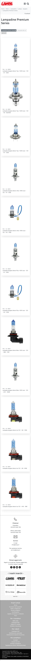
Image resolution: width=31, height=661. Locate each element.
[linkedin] (20, 568)
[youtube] (17, 568)
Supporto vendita (15, 624)
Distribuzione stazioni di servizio (15, 635)
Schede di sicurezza (15, 626)
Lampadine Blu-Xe (21, 30)
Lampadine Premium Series (8, 30)
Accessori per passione (15, 607)
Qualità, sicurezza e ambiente (15, 614)
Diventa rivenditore (15, 643)
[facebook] (11, 568)
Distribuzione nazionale (15, 633)
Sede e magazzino (15, 608)
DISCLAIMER (14, 656)
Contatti (15, 640)
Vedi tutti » (15, 596)
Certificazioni (15, 612)
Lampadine (13, 9)
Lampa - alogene (22, 9)
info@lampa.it (15, 545)
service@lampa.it (15, 550)
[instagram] (14, 568)
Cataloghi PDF (15, 622)
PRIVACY (4, 656)
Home (2, 9)
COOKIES (8, 656)
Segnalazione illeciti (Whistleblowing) (15, 645)
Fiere (15, 615)
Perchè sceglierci (15, 610)
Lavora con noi (15, 642)
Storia (15, 605)
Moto (7, 9)
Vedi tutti (4, 33)
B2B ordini (15, 621)
